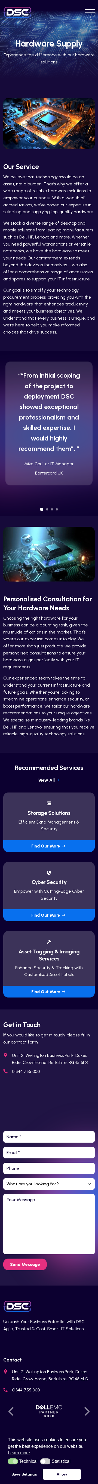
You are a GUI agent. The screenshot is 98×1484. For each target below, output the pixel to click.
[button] (13, 1461)
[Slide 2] (52, 509)
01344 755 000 (26, 1071)
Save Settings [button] (24, 1474)
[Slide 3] (57, 509)
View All (47, 780)
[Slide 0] (41, 509)
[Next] (85, 1411)
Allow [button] (62, 1474)
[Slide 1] (47, 509)
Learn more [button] (19, 1453)
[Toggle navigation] (88, 12)
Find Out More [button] (45, 846)
